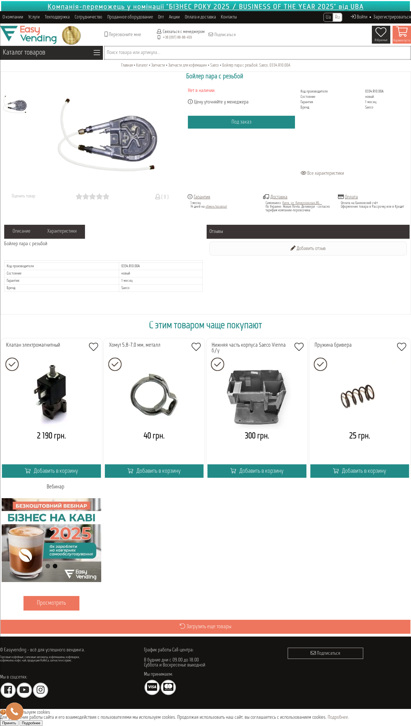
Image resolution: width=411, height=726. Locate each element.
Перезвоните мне (124, 34)
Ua (328, 17)
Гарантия (202, 197)
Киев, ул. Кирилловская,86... (302, 203)
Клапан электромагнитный (33, 345)
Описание (21, 231)
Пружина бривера (333, 345)
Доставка (278, 197)
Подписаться (225, 35)
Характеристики (62, 231)
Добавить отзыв (311, 248)
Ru (337, 17)
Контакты (229, 17)
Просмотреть (51, 603)
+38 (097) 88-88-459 (177, 38)
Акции (174, 17)
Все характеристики (325, 173)
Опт (161, 17)
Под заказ (241, 122)
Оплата (351, 197)
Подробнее (338, 717)
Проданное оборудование (130, 17)
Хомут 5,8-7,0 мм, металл (134, 345)
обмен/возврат (216, 207)
